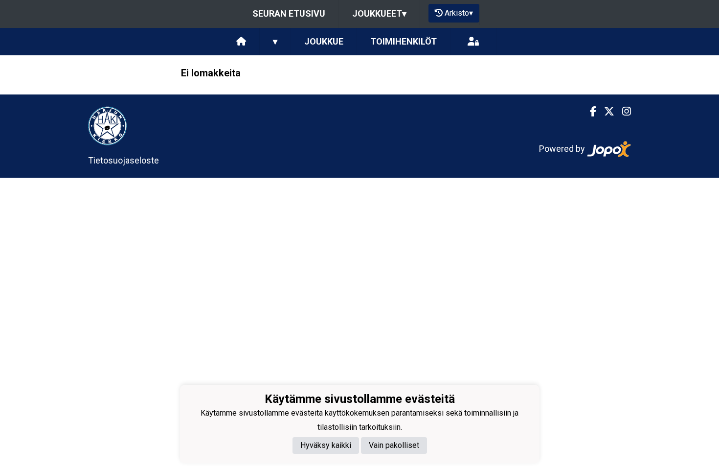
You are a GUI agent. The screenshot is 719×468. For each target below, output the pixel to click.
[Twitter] (605, 111)
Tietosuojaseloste (123, 160)
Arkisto (459, 13)
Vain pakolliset (394, 445)
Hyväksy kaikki (325, 445)
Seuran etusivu (288, 13)
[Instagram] (622, 111)
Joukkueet (379, 13)
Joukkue (323, 41)
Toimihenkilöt (403, 41)
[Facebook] (589, 111)
